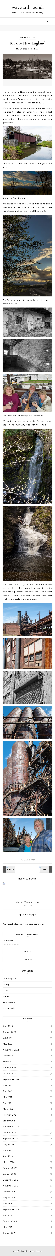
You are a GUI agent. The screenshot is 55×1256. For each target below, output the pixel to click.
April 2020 (8, 1156)
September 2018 (11, 1209)
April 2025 (8, 1026)
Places (31, 37)
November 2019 (10, 1186)
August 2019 (9, 1197)
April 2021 (7, 1103)
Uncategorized (10, 1008)
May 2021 (7, 1097)
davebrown (35, 49)
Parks (5, 990)
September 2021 (11, 1079)
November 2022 (11, 1050)
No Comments (28, 860)
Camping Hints (10, 978)
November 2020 (11, 1126)
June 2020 (8, 1150)
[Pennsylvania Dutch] (46, 869)
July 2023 (7, 1038)
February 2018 (10, 1221)
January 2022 (9, 1067)
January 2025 (9, 1032)
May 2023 (7, 1044)
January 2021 (9, 1121)
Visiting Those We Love (27, 902)
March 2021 (8, 1109)
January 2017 (9, 1233)
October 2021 (9, 1073)
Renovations (9, 1002)
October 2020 (9, 1132)
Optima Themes (35, 1251)
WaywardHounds (27, 7)
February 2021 (10, 1115)
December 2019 (10, 1180)
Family (23, 37)
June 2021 (8, 1091)
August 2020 (9, 1144)
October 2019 (9, 1191)
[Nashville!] (8, 869)
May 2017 (7, 1227)
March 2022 (8, 1061)
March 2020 (9, 1162)
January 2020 (9, 1174)
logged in (19, 924)
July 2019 (7, 1203)
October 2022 (9, 1056)
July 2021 (7, 1085)
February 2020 (10, 1168)
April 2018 (7, 1215)
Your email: (8, 940)
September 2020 (11, 1138)
